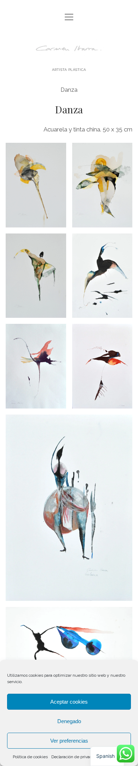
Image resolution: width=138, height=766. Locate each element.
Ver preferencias (69, 741)
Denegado (69, 721)
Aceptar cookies (69, 702)
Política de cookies (30, 756)
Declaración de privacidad (75, 756)
